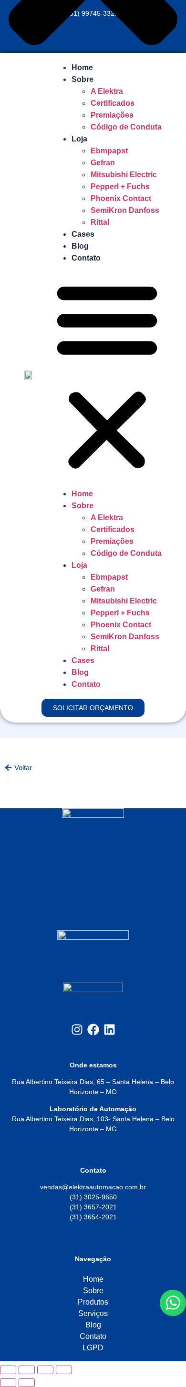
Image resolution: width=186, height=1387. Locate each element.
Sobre (82, 79)
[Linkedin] (109, 1029)
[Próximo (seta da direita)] (27, 1382)
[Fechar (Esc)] (64, 1370)
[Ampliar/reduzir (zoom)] (8, 1370)
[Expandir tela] (27, 1370)
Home (82, 67)
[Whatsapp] (173, 1303)
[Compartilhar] (45, 1370)
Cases (83, 234)
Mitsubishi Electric (124, 175)
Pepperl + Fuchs (120, 186)
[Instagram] (77, 1029)
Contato (86, 258)
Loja (79, 139)
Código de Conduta (126, 127)
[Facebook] (93, 1029)
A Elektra (107, 91)
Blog (80, 246)
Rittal (100, 222)
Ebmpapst (109, 151)
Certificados (112, 103)
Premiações (112, 115)
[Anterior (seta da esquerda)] (8, 1382)
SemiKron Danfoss (125, 210)
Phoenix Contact (121, 198)
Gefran (103, 163)
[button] (107, 376)
